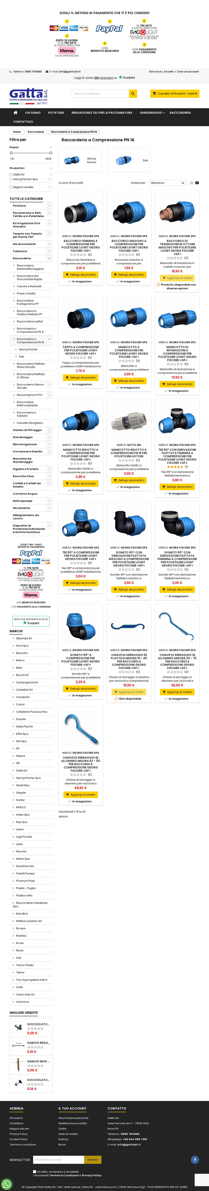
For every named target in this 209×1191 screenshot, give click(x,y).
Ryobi (19, 950)
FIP (18, 748)
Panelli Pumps (25, 873)
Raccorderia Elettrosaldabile (27, 403)
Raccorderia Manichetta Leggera (30, 267)
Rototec (21, 936)
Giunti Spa (22, 785)
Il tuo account (72, 1108)
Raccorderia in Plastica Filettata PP (29, 312)
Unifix (19, 987)
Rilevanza (168, 183)
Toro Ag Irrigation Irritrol (31, 980)
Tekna (20, 972)
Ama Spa (22, 646)
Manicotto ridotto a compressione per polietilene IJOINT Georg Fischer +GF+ (80, 455)
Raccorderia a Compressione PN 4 (30, 330)
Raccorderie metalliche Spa (30, 904)
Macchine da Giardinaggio (23, 460)
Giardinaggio (151, 113)
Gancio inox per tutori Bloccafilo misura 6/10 (39, 1061)
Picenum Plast (25, 881)
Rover (20, 943)
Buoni (62, 1144)
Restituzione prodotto (73, 1123)
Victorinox (22, 1002)
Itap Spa (21, 822)
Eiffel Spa (22, 734)
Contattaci (23, 122)
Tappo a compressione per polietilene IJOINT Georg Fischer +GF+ (81, 350)
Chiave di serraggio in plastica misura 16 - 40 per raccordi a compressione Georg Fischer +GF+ (129, 661)
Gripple (21, 793)
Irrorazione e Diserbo (27, 451)
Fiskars (20, 756)
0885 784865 (33, 71)
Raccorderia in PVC (30, 395)
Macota (21, 851)
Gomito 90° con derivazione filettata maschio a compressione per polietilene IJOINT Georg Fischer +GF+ (129, 559)
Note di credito (68, 1134)
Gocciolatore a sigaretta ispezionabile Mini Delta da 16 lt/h (39, 1024)
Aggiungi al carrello (177, 278)
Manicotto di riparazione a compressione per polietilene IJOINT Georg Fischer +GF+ (177, 353)
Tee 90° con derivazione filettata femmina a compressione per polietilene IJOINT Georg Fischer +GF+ (177, 456)
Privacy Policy (19, 1134)
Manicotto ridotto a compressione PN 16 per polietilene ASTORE (129, 453)
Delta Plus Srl (24, 726)
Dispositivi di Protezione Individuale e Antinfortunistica (29, 529)
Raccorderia (180, 113)
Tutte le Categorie (26, 198)
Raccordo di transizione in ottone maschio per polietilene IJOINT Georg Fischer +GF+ (177, 247)
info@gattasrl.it (70, 71)
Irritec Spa (23, 815)
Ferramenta (21, 508)
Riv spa (21, 928)
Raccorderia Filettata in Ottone (31, 375)
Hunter (20, 800)
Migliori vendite (24, 1012)
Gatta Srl (21, 770)
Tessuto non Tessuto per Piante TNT (27, 235)
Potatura (56, 113)
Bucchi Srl (22, 675)
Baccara (22, 653)
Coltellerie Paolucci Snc (31, 712)
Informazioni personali (73, 1118)
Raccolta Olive (23, 476)
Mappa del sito (19, 1129)
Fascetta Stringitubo (30, 423)
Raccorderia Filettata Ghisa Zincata (31, 365)
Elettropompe (22, 501)
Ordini (63, 1129)
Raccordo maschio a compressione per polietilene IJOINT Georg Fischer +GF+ (129, 246)
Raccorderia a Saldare (26, 414)
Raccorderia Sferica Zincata (30, 386)
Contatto (117, 1108)
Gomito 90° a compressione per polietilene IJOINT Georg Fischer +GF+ (80, 660)
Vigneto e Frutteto (26, 469)
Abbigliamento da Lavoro (26, 516)
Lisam (20, 829)
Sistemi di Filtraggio (27, 430)
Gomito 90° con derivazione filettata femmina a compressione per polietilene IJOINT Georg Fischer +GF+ (177, 559)
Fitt (18, 763)
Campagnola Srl (27, 682)
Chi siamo (33, 113)
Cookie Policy (19, 1139)
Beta (19, 668)
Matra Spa (23, 859)
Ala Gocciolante (24, 244)
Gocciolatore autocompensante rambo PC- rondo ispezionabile (39, 1080)
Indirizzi (63, 1139)
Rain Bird (22, 914)
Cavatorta (23, 697)
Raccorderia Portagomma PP (28, 302)
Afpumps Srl (24, 638)
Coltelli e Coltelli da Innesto (27, 485)
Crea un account (188, 71)
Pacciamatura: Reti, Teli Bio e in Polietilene (28, 214)
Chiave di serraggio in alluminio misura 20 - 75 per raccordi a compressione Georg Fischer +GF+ (177, 661)
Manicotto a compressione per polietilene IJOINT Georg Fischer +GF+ (129, 352)
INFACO (21, 807)
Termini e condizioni (23, 1144)
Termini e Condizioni (64, 1175)
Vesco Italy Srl (25, 994)
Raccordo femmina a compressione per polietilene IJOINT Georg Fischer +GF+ (80, 246)
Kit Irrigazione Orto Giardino (26, 224)
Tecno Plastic (25, 965)
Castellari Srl (24, 690)
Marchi (16, 631)
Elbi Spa (21, 741)
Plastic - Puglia (26, 888)
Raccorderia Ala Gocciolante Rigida (29, 277)
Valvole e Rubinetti (29, 286)
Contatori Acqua (25, 494)
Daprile (21, 719)
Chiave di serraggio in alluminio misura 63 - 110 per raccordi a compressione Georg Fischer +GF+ (80, 764)
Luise (19, 844)
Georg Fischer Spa (28, 778)
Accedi (168, 71)
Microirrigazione (25, 444)
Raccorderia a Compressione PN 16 (30, 340)
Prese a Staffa (26, 293)
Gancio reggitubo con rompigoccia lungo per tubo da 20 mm (39, 1042)
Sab (21, 356)
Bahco (20, 660)
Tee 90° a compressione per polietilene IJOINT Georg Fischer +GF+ (80, 555)
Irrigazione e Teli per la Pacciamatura (102, 113)
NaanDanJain (25, 866)
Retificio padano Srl (29, 921)
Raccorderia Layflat (30, 321)
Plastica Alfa (24, 895)
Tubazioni (20, 251)
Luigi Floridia (24, 837)
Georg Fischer (28, 349)
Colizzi (20, 704)
